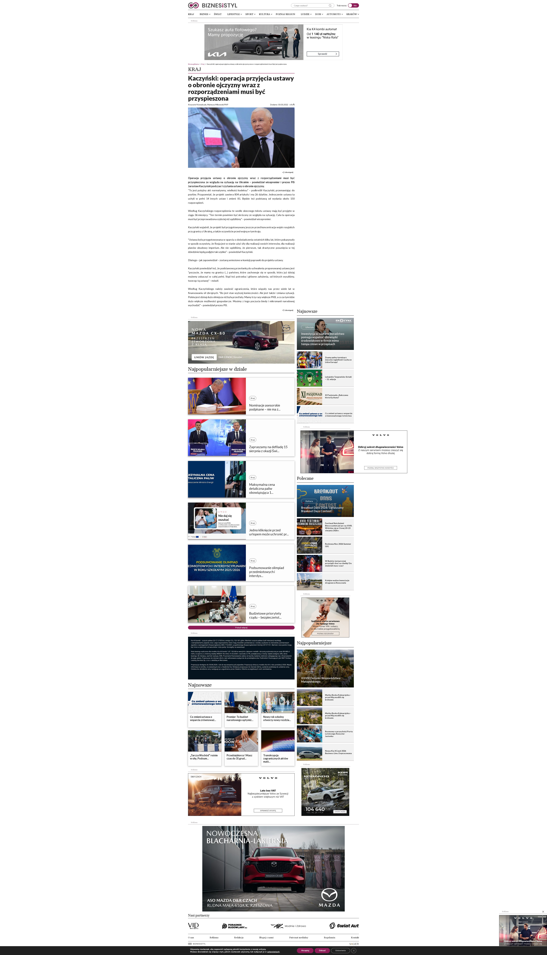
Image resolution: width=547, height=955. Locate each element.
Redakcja (238, 937)
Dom (318, 14)
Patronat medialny (298, 937)
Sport (249, 14)
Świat (218, 14)
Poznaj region (285, 14)
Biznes (204, 14)
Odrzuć (322, 950)
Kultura (264, 14)
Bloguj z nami (266, 937)
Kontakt (355, 937)
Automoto (334, 14)
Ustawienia (340, 950)
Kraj (191, 14)
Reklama (214, 937)
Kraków (351, 14)
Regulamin (329, 937)
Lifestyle (233, 14)
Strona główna (193, 64)
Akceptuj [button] (305, 950)
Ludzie (305, 14)
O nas (191, 937)
